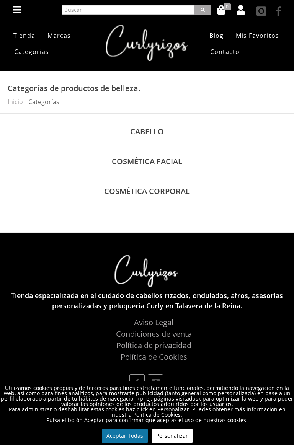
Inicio (15, 102)
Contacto (225, 51)
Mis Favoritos (257, 35)
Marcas (59, 35)
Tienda (24, 35)
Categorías (31, 51)
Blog (216, 35)
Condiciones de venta (154, 334)
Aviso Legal (153, 322)
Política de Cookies (154, 357)
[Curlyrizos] (147, 43)
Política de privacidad (153, 345)
